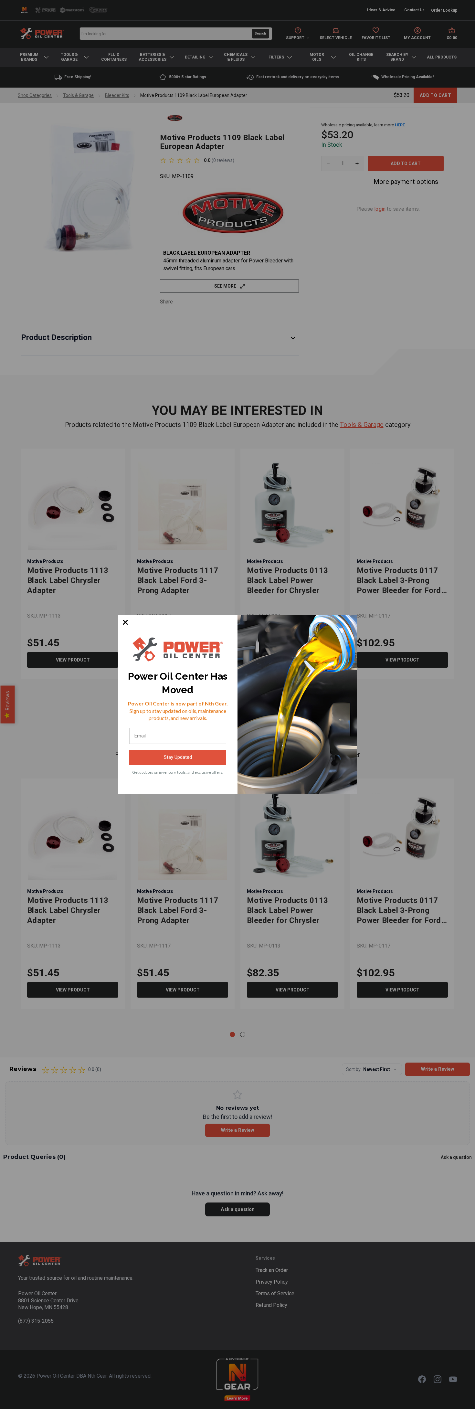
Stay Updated (178, 757)
